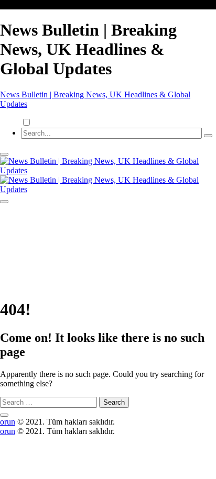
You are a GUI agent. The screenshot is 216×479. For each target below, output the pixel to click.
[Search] (208, 135)
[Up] (4, 415)
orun (7, 421)
